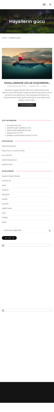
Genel (44, 86)
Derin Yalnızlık (7, 155)
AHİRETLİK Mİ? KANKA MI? (15, 130)
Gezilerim (5, 190)
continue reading (27, 105)
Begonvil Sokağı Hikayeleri (11, 176)
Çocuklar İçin (6, 181)
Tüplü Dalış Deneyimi (9, 146)
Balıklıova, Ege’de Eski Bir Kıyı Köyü (19, 135)
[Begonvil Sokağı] (7, 4)
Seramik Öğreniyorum (9, 160)
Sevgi (4, 213)
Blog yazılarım (12, 133)
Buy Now (8, 238)
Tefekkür (5, 217)
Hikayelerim (6, 194)
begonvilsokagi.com (17, 86)
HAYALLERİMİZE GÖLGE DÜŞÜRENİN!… (27, 83)
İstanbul (4, 199)
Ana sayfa (10, 125)
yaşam (4, 222)
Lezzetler (5, 204)
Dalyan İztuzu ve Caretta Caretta (13, 151)
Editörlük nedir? (7, 164)
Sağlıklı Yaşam (7, 208)
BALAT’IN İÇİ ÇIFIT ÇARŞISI (16, 128)
